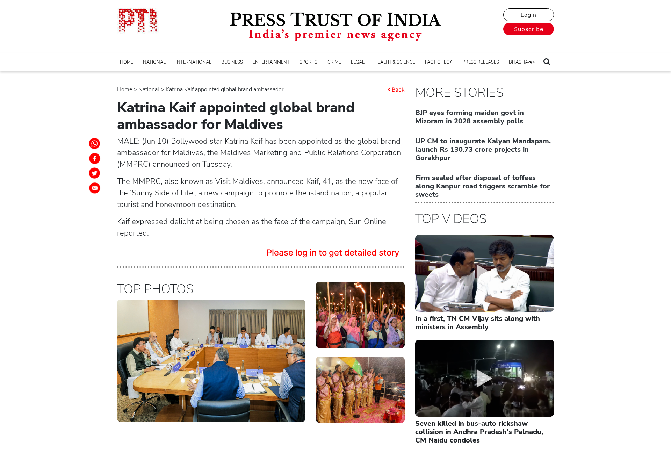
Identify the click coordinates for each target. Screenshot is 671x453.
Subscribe (528, 29)
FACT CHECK (438, 62)
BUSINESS (232, 62)
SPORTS (308, 62)
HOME (126, 62)
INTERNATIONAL (193, 62)
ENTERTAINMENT (271, 62)
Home (124, 89)
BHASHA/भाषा (522, 62)
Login (528, 15)
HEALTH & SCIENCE (394, 62)
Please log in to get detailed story (333, 252)
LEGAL (358, 62)
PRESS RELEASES (480, 62)
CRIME (334, 62)
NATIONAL (154, 62)
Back (398, 89)
